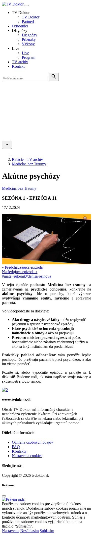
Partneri (28, 21)
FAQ (16, 447)
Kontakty (19, 451)
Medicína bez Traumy (29, 164)
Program (28, 57)
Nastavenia (10, 531)
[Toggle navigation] (27, 5)
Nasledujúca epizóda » (19, 272)
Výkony (28, 44)
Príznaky (29, 39)
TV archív (20, 62)
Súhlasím (47, 531)
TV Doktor (30, 17)
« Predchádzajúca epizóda (22, 267)
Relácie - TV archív (27, 159)
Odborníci (20, 26)
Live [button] (15, 48)
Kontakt (18, 66)
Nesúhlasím (29, 531)
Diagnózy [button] (19, 30)
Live (25, 53)
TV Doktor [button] (21, 12)
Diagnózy (29, 35)
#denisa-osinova (38, 276)
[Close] (4, 496)
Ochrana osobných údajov (32, 442)
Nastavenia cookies (27, 456)
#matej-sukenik (14, 276)
